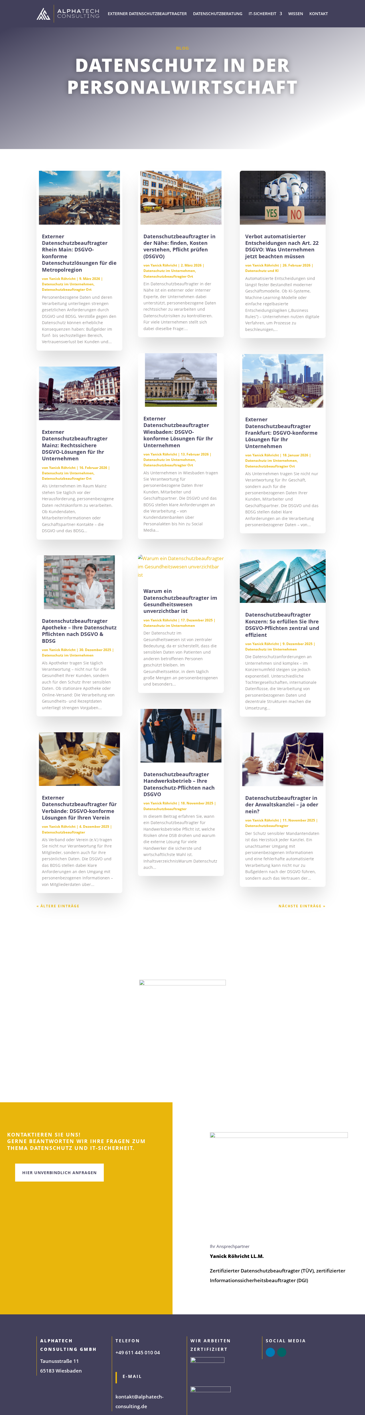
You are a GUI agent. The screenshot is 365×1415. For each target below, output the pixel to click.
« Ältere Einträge (58, 906)
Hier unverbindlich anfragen (59, 1172)
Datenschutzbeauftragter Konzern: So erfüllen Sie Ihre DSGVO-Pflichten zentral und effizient (282, 624)
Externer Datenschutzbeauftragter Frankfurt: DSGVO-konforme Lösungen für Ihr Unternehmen (281, 433)
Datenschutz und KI (262, 270)
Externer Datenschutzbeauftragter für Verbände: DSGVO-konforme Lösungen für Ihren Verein (79, 807)
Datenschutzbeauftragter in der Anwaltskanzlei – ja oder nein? (281, 804)
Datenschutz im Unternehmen (68, 284)
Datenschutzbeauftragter (63, 832)
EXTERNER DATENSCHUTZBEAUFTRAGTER (147, 13)
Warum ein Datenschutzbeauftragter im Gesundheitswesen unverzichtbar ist (180, 600)
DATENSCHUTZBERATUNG (217, 13)
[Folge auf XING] (281, 1352)
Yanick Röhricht (62, 278)
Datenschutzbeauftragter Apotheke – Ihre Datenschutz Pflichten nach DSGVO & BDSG (79, 630)
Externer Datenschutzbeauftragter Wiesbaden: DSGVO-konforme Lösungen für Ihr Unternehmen (178, 432)
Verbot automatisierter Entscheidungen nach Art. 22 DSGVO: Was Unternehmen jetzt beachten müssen (282, 246)
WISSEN (295, 13)
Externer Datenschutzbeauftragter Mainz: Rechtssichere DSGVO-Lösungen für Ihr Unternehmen (75, 445)
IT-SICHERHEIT (262, 13)
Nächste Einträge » (302, 906)
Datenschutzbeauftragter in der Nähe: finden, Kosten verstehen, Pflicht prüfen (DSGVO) (179, 246)
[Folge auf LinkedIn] (270, 1352)
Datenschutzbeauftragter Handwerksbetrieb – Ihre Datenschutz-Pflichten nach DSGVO (179, 784)
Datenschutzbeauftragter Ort (67, 289)
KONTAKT (318, 13)
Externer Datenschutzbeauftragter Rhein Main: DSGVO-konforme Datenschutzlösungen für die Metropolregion (79, 253)
